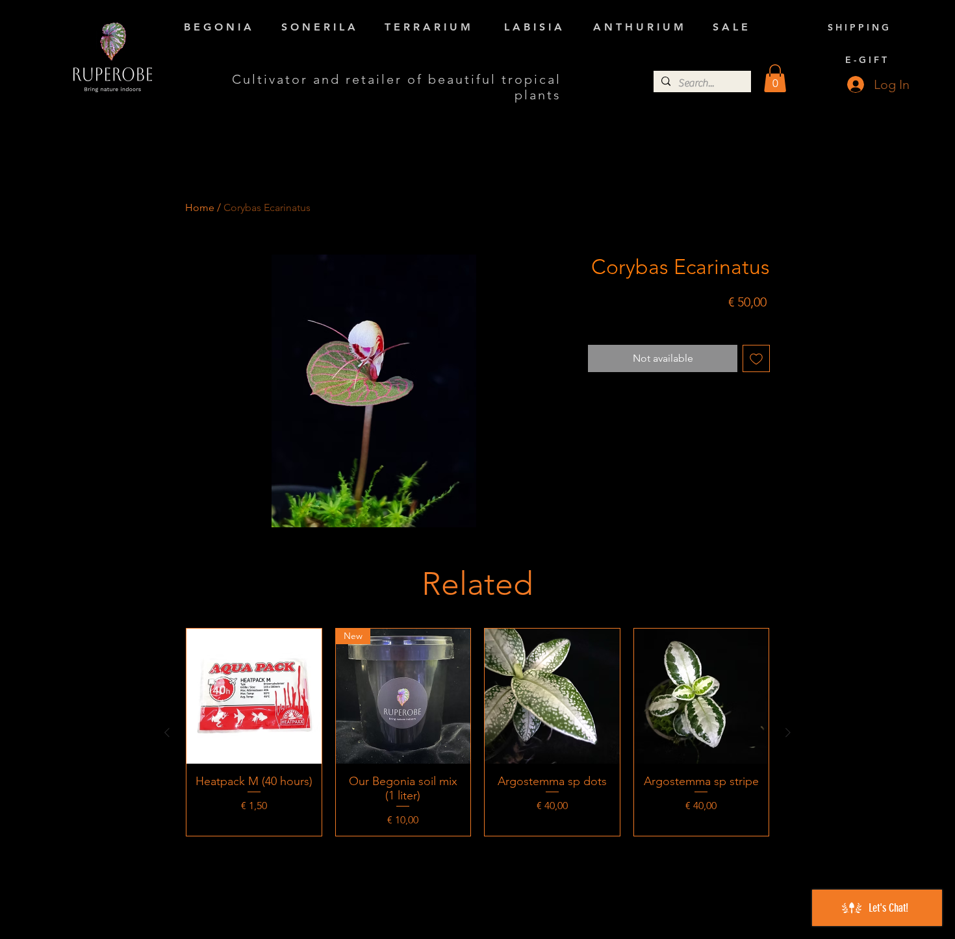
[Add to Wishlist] (756, 358)
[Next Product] (788, 732)
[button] (775, 78)
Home (199, 207)
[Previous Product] (167, 732)
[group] (477, 732)
